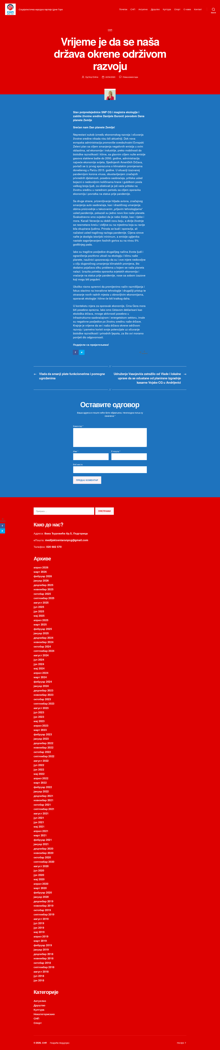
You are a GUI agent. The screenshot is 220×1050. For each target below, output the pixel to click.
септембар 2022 (44, 756)
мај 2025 (39, 615)
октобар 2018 (42, 963)
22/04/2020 (110, 77)
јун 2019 (39, 927)
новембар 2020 (43, 853)
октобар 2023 (42, 699)
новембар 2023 (43, 695)
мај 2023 (39, 721)
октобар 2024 (42, 646)
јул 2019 (39, 923)
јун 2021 (39, 822)
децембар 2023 (43, 690)
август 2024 (41, 655)
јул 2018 (39, 976)
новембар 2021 (43, 800)
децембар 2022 (43, 743)
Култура (167, 9)
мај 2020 (39, 879)
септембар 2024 (44, 651)
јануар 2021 (41, 844)
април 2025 (41, 620)
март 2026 (40, 572)
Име (75, 451)
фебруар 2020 (43, 892)
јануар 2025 (41, 633)
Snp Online (93, 77)
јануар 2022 (41, 791)
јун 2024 (39, 664)
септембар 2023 (44, 703)
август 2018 (41, 971)
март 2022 (40, 782)
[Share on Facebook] (75, 352)
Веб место (78, 464)
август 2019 (41, 919)
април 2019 (41, 936)
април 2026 (41, 567)
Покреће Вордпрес (60, 1042)
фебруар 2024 (43, 681)
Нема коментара (130, 77)
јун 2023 (39, 717)
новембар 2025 (43, 589)
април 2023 (41, 725)
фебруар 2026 (43, 576)
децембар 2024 (43, 637)
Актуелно (143, 9)
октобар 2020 (42, 857)
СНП (132, 9)
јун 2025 (39, 611)
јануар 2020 (41, 897)
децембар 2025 (43, 585)
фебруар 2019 (43, 945)
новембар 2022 (43, 747)
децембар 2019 (43, 901)
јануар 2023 (41, 738)
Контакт (198, 9)
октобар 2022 (42, 752)
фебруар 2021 (43, 840)
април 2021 (41, 831)
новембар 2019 (43, 905)
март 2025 (40, 624)
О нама (187, 9)
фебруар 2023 (43, 734)
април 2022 (41, 778)
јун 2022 (39, 769)
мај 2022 (39, 774)
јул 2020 (39, 870)
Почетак (123, 9)
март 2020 (40, 888)
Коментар (78, 426)
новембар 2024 (43, 642)
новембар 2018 (43, 958)
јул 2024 (39, 659)
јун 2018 (39, 980)
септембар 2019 (44, 914)
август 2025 (41, 602)
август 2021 (41, 813)
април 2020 (41, 883)
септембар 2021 (44, 809)
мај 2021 (39, 826)
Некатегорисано (44, 1014)
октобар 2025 (42, 594)
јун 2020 (39, 875)
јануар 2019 (41, 949)
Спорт (177, 9)
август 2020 (41, 866)
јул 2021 (39, 818)
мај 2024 (39, 668)
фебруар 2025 (43, 629)
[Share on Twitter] (82, 352)
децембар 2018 (43, 954)
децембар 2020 (43, 848)
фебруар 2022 (43, 787)
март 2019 (40, 941)
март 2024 (40, 677)
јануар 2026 (41, 580)
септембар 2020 (44, 861)
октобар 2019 (42, 910)
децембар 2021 (43, 796)
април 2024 (41, 673)
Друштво (155, 9)
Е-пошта (115, 451)
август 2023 (41, 708)
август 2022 (41, 760)
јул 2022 (39, 765)
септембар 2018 (44, 967)
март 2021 (40, 835)
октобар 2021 (42, 804)
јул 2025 (39, 607)
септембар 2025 (44, 598)
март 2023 (40, 730)
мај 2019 (39, 932)
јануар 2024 (41, 686)
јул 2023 (39, 712)
